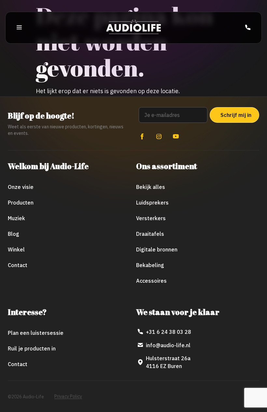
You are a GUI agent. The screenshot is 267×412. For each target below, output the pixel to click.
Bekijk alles (150, 187)
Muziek (16, 218)
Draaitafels (150, 234)
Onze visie (21, 187)
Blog (13, 234)
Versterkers (151, 218)
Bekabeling (150, 265)
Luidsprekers (152, 202)
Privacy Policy (68, 396)
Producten (21, 202)
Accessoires (151, 280)
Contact (17, 265)
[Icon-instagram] (159, 136)
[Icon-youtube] (176, 136)
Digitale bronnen (156, 249)
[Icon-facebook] (142, 136)
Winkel (16, 249)
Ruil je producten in (32, 348)
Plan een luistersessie (35, 333)
